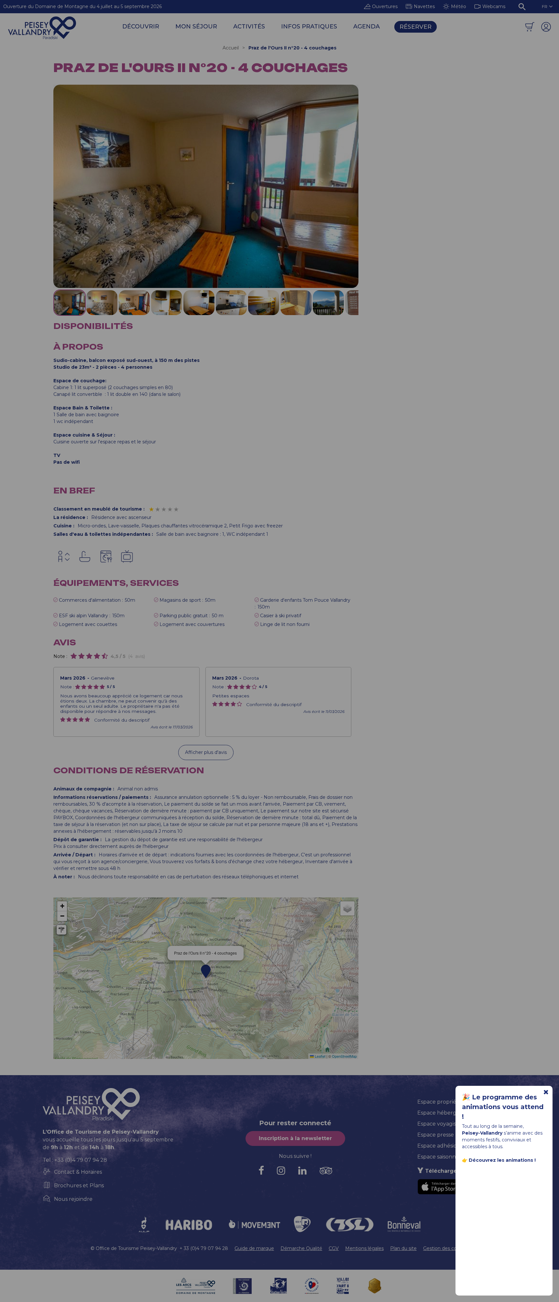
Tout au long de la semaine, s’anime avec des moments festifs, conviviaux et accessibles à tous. (502, 1143)
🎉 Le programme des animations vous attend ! (502, 1106)
